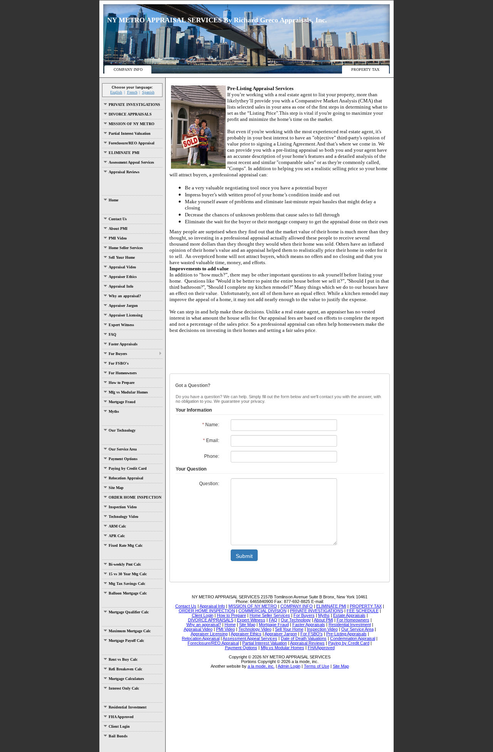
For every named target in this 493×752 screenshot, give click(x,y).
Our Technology (122, 430)
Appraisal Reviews (124, 172)
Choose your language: (132, 87)
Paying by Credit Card (128, 468)
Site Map (116, 488)
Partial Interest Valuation (130, 133)
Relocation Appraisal (126, 478)
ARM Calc (117, 526)
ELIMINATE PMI (124, 153)
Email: (211, 440)
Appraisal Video (122, 267)
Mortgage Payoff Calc (126, 640)
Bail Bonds (118, 736)
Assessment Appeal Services (131, 162)
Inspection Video (123, 507)
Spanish (148, 92)
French (132, 92)
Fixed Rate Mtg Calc (126, 545)
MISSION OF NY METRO (131, 124)
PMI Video (118, 238)
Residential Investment (127, 707)
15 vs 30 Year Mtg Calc (128, 574)
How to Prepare (121, 382)
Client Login (119, 726)
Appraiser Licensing (126, 315)
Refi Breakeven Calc (125, 669)
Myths (114, 411)
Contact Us (118, 219)
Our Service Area (123, 449)
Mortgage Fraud (122, 402)
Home (113, 200)
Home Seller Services (126, 248)
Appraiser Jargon (123, 305)
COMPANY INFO (128, 69)
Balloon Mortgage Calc (128, 593)
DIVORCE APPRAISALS (130, 114)
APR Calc (117, 536)
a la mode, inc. (261, 666)
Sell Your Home (122, 257)
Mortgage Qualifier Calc (129, 612)
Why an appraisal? (125, 296)
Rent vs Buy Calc (123, 659)
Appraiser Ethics (123, 277)
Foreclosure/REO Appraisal (131, 143)
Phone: (211, 456)
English (116, 92)
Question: (209, 483)
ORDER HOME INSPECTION (135, 497)
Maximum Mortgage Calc (130, 631)
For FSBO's (119, 363)
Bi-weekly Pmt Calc (125, 564)
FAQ (112, 334)
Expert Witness (121, 325)
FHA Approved (121, 717)
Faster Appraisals (123, 344)
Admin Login (289, 666)
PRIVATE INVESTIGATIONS (134, 104)
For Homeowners (123, 373)
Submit (244, 556)
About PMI (118, 228)
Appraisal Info (121, 286)
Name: (210, 424)
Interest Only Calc (124, 688)
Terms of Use (316, 666)
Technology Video (123, 516)
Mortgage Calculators (126, 679)
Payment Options (123, 459)
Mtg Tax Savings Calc (127, 583)
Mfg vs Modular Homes (128, 392)
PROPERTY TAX (365, 69)
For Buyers (118, 354)
